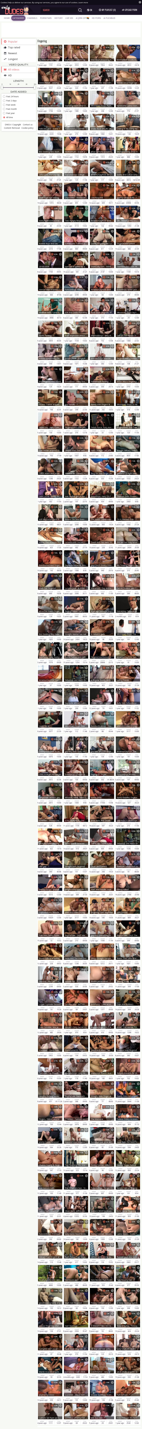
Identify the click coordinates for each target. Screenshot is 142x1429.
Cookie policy (27, 128)
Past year (10, 113)
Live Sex (69, 18)
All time (9, 117)
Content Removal (12, 128)
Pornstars (46, 18)
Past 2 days (11, 100)
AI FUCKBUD (109, 18)
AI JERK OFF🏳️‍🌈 (82, 18)
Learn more (83, 2)
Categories (18, 18)
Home (7, 18)
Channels (32, 18)
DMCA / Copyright (13, 124)
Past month (11, 109)
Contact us (28, 124)
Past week (11, 104)
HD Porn (96, 18)
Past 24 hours (12, 96)
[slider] (2, 87)
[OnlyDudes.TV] (19, 10)
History (58, 18)
